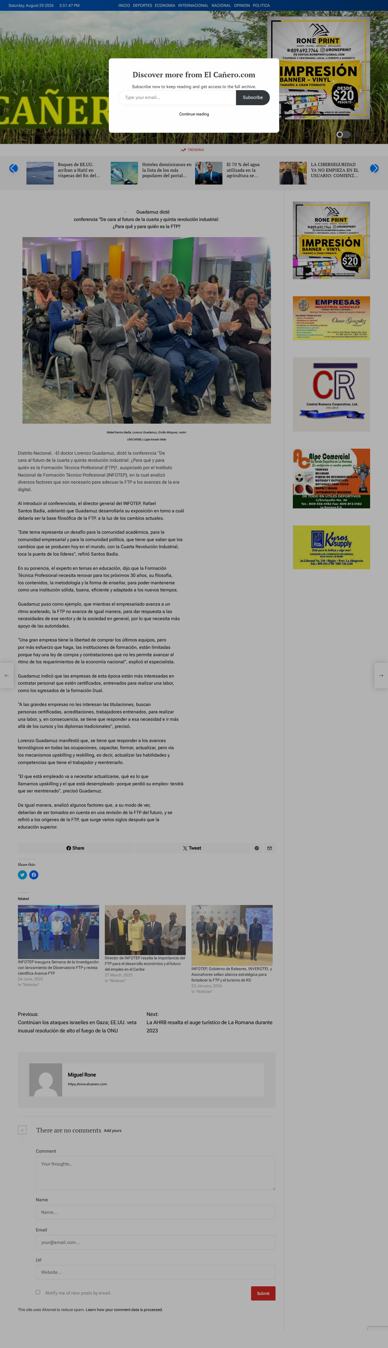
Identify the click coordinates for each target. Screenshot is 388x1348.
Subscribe (253, 97)
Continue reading (194, 114)
